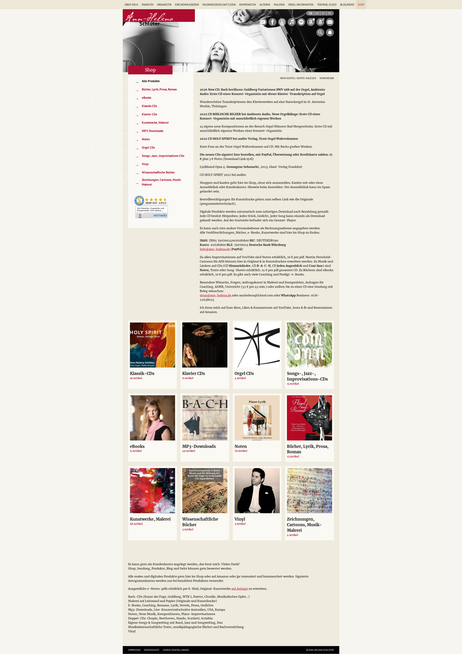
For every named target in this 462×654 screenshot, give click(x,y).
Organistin (164, 4)
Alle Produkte (147, 81)
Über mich (131, 4)
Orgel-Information (300, 4)
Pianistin (147, 4)
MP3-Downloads (149, 131)
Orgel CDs (145, 148)
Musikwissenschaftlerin (219, 4)
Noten (142, 139)
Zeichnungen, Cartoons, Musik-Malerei (158, 182)
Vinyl (142, 164)
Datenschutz (151, 649)
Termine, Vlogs (327, 4)
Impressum (134, 649)
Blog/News (347, 4)
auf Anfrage (239, 588)
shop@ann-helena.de (216, 295)
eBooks (143, 98)
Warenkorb (327, 78)
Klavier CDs (146, 115)
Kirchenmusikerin (187, 4)
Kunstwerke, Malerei (152, 123)
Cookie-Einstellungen (176, 649)
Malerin (279, 4)
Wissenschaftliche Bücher (155, 173)
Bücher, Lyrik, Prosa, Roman (156, 90)
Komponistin (247, 4)
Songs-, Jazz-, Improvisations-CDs (159, 156)
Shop (361, 4)
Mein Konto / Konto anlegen (298, 78)
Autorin (265, 4)
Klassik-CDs (146, 106)
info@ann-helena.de (215, 249)
